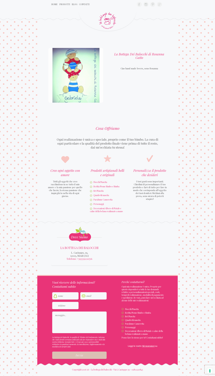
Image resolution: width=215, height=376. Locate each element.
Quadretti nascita (101, 195)
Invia (79, 355)
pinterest (152, 4)
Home (54, 4)
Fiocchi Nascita (100, 182)
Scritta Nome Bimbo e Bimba (106, 186)
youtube (159, 4)
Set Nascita (98, 190)
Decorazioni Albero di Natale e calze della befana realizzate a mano (106, 210)
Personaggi (98, 204)
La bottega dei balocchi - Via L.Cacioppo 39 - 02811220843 (117, 369)
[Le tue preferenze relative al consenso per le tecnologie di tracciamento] (210, 371)
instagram (145, 4)
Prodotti (64, 4)
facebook (139, 4)
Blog (74, 4)
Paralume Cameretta (102, 199)
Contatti (84, 4)
